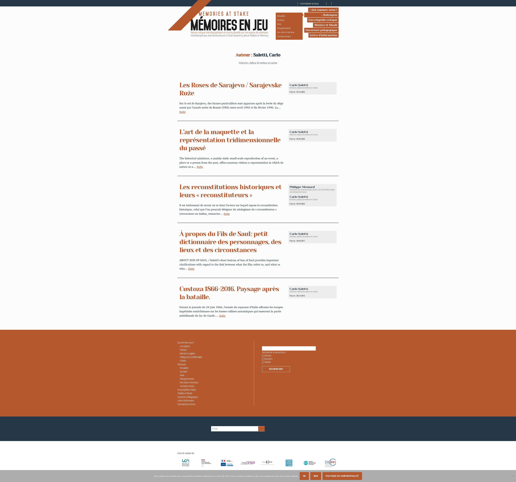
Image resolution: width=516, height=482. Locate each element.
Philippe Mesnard (302, 187)
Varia (279, 24)
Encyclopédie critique (323, 19)
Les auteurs (185, 346)
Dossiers (280, 20)
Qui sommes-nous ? (324, 9)
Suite (182, 111)
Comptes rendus (284, 36)
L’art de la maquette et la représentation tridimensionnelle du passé (229, 140)
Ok (304, 476)
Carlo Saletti (299, 85)
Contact (183, 349)
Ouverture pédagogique (321, 30)
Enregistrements (284, 28)
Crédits (183, 360)
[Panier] (324, 3)
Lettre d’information (323, 35)
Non (316, 476)
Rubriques (330, 15)
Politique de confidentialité (191, 357)
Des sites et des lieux (285, 32)
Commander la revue (309, 3)
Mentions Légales (187, 353)
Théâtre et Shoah (325, 25)
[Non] (512, 476)
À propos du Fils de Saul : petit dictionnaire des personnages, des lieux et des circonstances (230, 242)
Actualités (281, 16)
